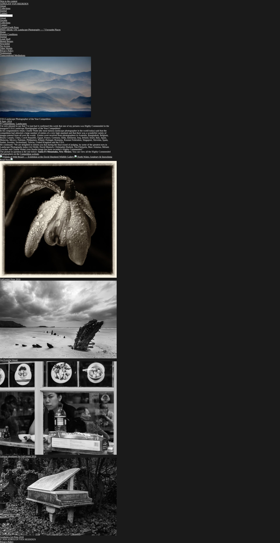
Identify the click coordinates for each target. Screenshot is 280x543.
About (3, 6)
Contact (3, 13)
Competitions (8, 123)
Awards (3, 20)
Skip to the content (8, 1)
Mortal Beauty (6, 41)
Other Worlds (6, 48)
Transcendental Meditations (12, 55)
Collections (5, 8)
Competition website (29, 154)
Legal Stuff (5, 39)
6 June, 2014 (6, 121)
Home (3, 32)
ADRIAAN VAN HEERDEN (14, 3)
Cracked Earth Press (9, 27)
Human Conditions (9, 34)
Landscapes (21, 123)
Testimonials (6, 53)
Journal (3, 10)
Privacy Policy (6, 50)
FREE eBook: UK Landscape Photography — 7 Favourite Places (30, 29)
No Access (5, 46)
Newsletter (5, 43)
